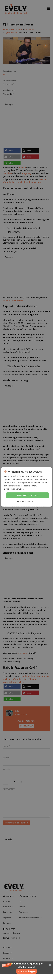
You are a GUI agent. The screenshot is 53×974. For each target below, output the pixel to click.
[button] (26, 967)
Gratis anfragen (27, 971)
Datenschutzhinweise (14, 489)
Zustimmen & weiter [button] (27, 495)
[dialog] (26, 487)
